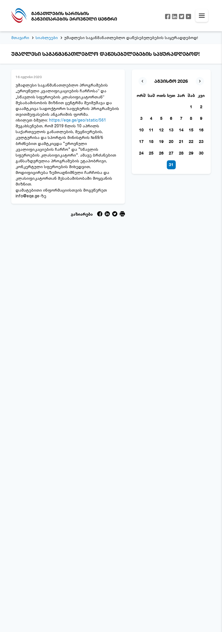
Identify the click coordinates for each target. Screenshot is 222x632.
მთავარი (20, 37)
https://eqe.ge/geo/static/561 (77, 119)
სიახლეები (47, 37)
